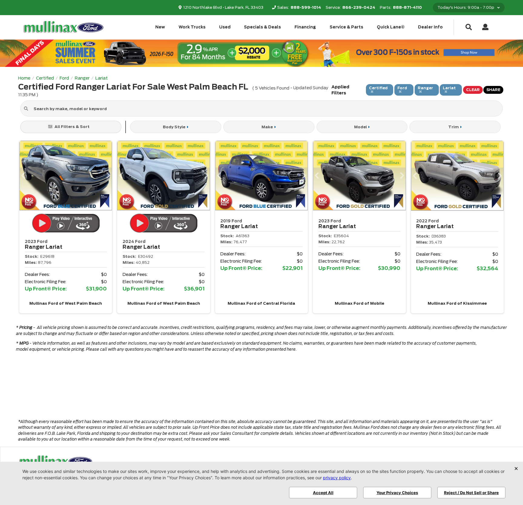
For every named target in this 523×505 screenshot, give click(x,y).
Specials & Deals (262, 27)
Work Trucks (192, 27)
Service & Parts (346, 27)
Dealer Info (430, 27)
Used (225, 27)
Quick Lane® (391, 27)
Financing (305, 27)
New (160, 27)
